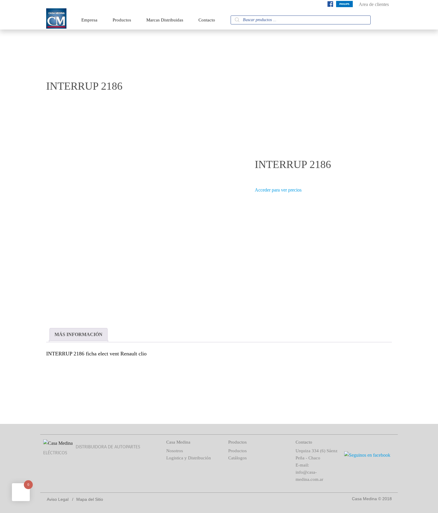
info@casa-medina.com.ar (309, 476)
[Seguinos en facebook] (330, 5)
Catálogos (237, 458)
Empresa (89, 20)
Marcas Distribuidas (164, 20)
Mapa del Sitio (89, 499)
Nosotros (174, 450)
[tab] (78, 334)
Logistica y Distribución (188, 458)
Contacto (206, 20)
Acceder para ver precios (278, 189)
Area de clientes (374, 4)
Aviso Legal (58, 499)
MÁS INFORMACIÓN (78, 334)
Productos (122, 20)
